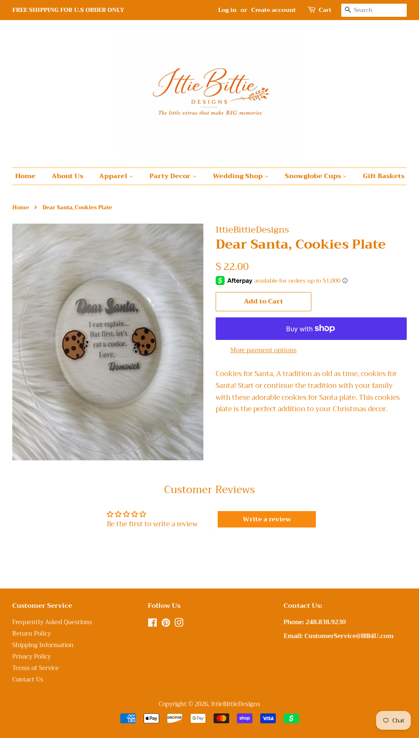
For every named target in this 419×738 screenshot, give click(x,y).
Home (25, 176)
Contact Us (27, 680)
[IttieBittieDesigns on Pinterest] (165, 624)
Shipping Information (43, 645)
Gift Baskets (383, 176)
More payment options (263, 350)
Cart (325, 10)
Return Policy (31, 634)
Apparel (114, 176)
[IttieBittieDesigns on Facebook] (152, 624)
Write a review (267, 519)
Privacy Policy (31, 657)
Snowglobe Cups (313, 176)
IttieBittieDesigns (235, 704)
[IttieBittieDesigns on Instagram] (178, 624)
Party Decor (170, 176)
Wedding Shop (238, 176)
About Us (67, 176)
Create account (273, 10)
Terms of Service (35, 668)
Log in (227, 10)
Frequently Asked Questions (52, 622)
